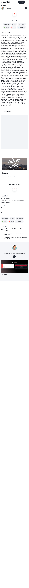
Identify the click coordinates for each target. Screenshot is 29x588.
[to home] (5, 2)
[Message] (26, 8)
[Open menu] (27, 2)
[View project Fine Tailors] (14, 266)
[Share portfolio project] (16, 20)
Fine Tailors (4, 274)
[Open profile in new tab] (2, 8)
